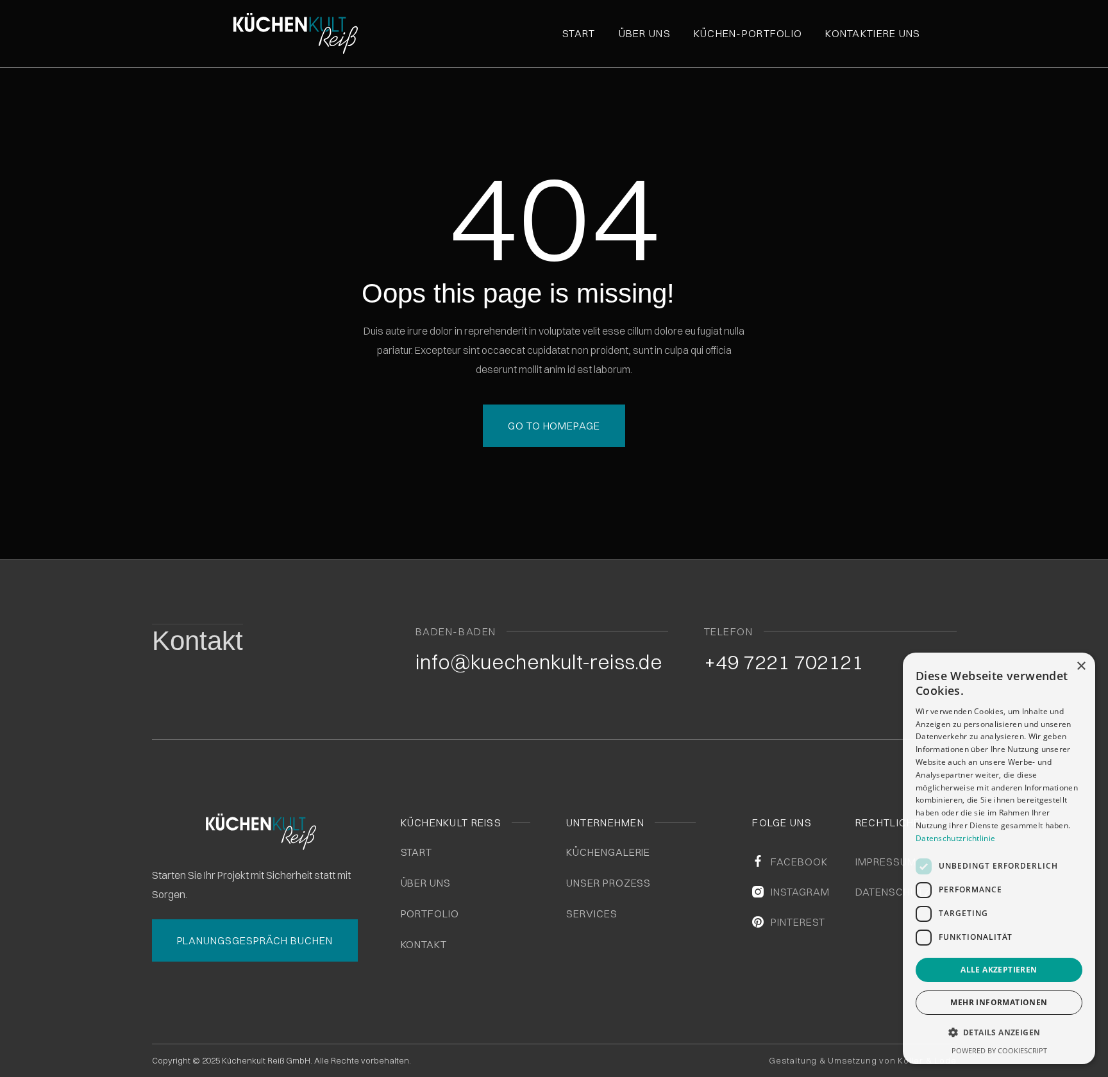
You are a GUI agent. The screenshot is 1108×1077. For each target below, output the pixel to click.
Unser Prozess (608, 882)
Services (591, 913)
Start (578, 33)
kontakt (424, 944)
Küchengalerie (608, 852)
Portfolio (430, 913)
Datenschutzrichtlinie (955, 838)
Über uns (645, 33)
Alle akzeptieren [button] (999, 969)
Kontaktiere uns (872, 33)
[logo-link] (326, 33)
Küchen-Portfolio (748, 33)
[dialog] (999, 858)
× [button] (1081, 666)
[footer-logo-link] (261, 832)
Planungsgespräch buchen (255, 940)
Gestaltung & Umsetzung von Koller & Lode (862, 1060)
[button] (999, 1032)
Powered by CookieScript (999, 1050)
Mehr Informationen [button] (998, 1002)
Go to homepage (554, 425)
